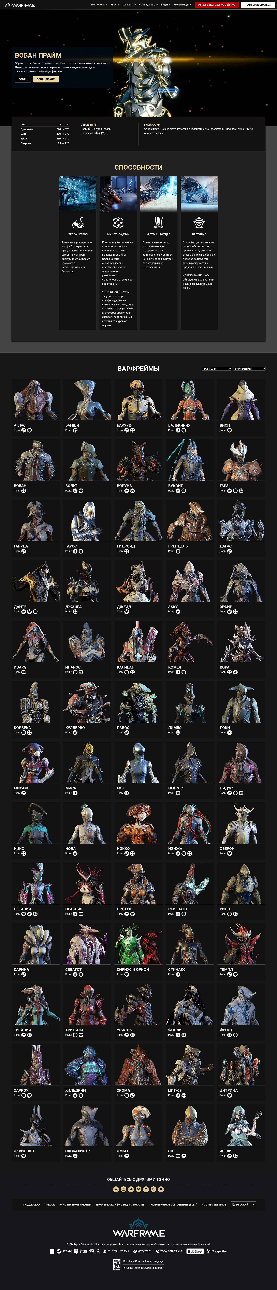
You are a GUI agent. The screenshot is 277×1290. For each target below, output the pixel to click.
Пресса (50, 1204)
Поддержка (31, 1204)
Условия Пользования (75, 1204)
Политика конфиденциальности (120, 1204)
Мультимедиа (182, 4)
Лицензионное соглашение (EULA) (173, 1204)
